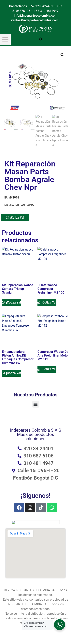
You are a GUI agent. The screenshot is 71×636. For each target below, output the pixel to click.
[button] (62, 54)
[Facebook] (19, 507)
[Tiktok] (41, 507)
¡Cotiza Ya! (17, 217)
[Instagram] (30, 507)
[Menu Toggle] (5, 39)
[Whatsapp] (52, 507)
